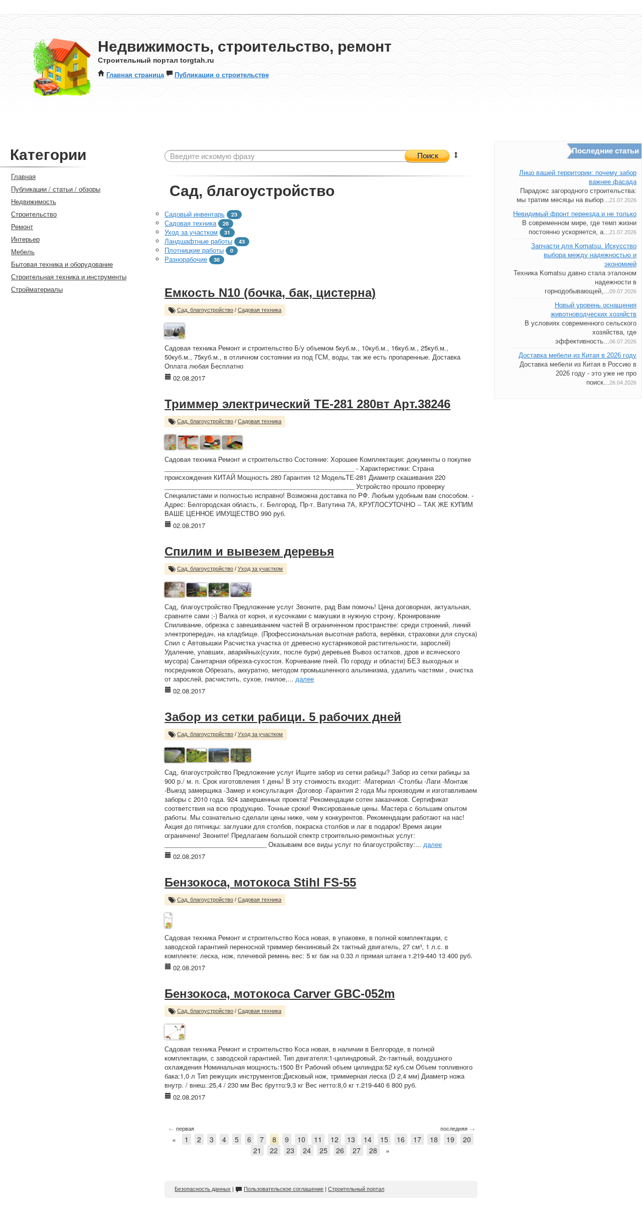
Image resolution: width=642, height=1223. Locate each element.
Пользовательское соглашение (284, 1189)
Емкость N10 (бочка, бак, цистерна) (270, 292)
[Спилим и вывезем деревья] (175, 588)
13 (351, 1139)
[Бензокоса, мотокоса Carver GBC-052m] (174, 1030)
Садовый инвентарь (195, 214)
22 (274, 1150)
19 (450, 1139)
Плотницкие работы (194, 250)
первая (181, 1128)
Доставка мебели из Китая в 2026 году (577, 355)
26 (340, 1150)
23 (290, 1150)
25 (323, 1150)
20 (467, 1139)
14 (368, 1139)
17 (417, 1139)
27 (357, 1150)
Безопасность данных (203, 1189)
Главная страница (135, 74)
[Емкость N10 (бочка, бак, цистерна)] (175, 329)
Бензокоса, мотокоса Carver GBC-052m (280, 993)
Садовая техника (190, 223)
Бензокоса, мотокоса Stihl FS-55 (260, 882)
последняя (457, 1128)
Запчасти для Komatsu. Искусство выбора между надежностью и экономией (583, 255)
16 (401, 1139)
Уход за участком (191, 232)
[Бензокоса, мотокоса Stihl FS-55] (168, 919)
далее (304, 678)
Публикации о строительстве (222, 74)
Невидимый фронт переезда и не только (574, 214)
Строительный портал (356, 1189)
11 (318, 1139)
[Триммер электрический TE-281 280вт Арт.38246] (170, 441)
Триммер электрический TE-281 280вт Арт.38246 (307, 404)
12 (335, 1139)
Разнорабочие (186, 259)
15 (384, 1139)
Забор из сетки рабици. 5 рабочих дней (283, 717)
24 (307, 1150)
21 (257, 1150)
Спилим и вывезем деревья (249, 551)
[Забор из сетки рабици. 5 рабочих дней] (175, 754)
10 (301, 1139)
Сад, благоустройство (205, 310)
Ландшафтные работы (198, 241)
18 (434, 1139)
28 (373, 1150)
